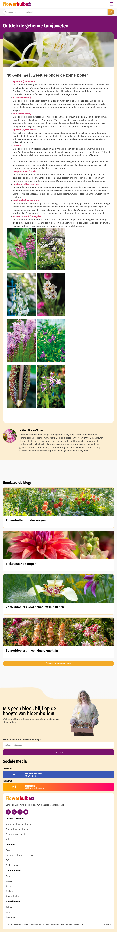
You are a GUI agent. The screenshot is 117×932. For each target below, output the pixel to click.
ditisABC (107, 925)
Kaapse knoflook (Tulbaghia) (27, 216)
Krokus (9, 891)
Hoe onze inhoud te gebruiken (20, 855)
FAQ (7, 860)
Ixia (14, 158)
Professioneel (12, 865)
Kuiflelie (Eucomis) (22, 113)
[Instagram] (20, 812)
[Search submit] (111, 12)
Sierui (8, 886)
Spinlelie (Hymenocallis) (24, 129)
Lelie (8, 912)
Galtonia (17, 145)
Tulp (8, 876)
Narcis (9, 881)
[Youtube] (25, 812)
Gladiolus (10, 917)
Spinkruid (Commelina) (24, 81)
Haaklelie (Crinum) (22, 97)
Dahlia (9, 907)
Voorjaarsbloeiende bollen (18, 824)
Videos (9, 839)
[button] (111, 3)
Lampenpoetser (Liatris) (24, 171)
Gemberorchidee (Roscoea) (26, 184)
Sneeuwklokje (12, 896)
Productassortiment (15, 834)
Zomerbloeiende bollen (17, 829)
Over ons (10, 850)
